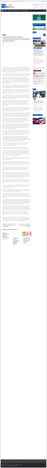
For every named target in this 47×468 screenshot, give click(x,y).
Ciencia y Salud (16, 10)
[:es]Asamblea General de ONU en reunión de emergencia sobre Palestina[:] (24, 225)
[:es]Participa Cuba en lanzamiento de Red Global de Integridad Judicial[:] (16, 240)
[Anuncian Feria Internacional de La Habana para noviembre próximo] (26, 232)
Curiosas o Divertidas (24, 10)
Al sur (5, 10)
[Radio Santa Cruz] (2, 11)
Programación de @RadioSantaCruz (39, 6)
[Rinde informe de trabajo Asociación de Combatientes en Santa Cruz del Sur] (39, 43)
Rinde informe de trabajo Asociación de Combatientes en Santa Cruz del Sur (39, 52)
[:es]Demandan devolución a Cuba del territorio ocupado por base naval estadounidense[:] (9, 225)
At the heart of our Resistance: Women (39, 101)
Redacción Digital (10, 42)
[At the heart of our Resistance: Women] (39, 94)
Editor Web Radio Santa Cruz (38, 105)
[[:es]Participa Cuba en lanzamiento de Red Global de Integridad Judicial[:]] (16, 232)
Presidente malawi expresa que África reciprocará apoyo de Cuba (5, 235)
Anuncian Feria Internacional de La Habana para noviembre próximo (26, 240)
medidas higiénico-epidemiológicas (7, 200)
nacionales (10, 10)
